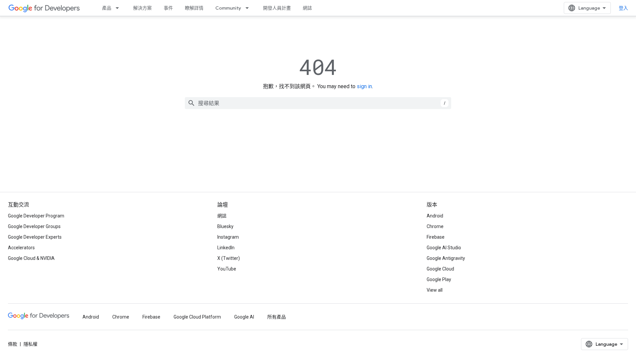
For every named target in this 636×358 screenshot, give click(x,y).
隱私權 (30, 344)
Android (435, 215)
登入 (623, 8)
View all (435, 290)
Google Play (439, 279)
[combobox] (318, 103)
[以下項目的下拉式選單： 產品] (119, 8)
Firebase (436, 237)
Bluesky (225, 226)
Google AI (244, 317)
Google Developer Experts (35, 237)
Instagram (228, 237)
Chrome (435, 226)
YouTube (226, 268)
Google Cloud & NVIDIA (31, 258)
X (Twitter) (228, 258)
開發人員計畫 (277, 8)
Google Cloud (440, 268)
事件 (168, 8)
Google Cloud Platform (197, 317)
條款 (12, 344)
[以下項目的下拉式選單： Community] (249, 8)
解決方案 (142, 8)
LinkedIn (226, 247)
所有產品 (276, 317)
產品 (106, 8)
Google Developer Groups (34, 226)
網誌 (307, 8)
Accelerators (21, 247)
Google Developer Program (36, 215)
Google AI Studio (444, 247)
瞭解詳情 (194, 8)
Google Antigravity (446, 258)
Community (228, 8)
